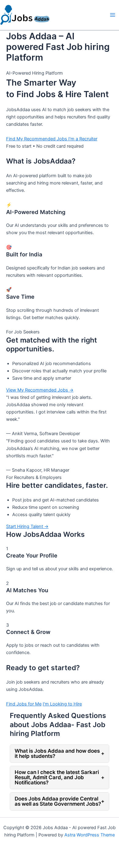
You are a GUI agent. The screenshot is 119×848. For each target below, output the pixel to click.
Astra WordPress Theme (89, 835)
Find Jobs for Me (23, 704)
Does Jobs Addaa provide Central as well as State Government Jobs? (59, 801)
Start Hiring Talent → (27, 526)
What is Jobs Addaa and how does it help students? (59, 753)
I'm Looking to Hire (62, 704)
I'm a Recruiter (82, 139)
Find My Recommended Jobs (37, 139)
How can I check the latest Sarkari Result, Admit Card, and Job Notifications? (59, 777)
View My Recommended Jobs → (40, 390)
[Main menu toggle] (112, 15)
